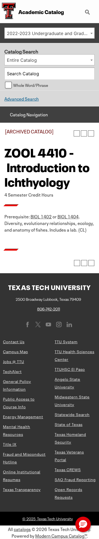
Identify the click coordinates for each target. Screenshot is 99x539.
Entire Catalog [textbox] (22, 60)
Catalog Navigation (29, 114)
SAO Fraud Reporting (75, 479)
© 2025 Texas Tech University (47, 518)
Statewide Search (72, 414)
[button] (83, 524)
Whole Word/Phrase (30, 85)
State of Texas (68, 424)
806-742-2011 (48, 308)
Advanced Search (21, 98)
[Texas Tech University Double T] (8, 11)
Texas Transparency (22, 489)
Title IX (9, 444)
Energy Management (23, 416)
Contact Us (13, 341)
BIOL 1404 (68, 216)
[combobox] (49, 33)
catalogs (22, 528)
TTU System (66, 341)
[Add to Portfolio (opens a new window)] (77, 133)
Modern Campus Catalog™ (61, 535)
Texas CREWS (68, 469)
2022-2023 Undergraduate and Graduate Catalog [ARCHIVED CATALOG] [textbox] (50, 33)
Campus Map (15, 351)
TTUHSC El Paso (70, 369)
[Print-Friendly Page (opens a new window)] (84, 133)
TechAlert (12, 371)
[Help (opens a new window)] (91, 133)
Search (88, 10)
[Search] (89, 74)
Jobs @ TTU (13, 361)
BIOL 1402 (41, 216)
